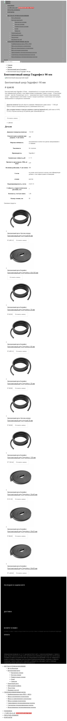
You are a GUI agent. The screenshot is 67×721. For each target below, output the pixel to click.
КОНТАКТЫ (11, 12)
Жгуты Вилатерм (16, 18)
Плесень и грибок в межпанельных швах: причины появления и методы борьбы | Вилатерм (33, 608)
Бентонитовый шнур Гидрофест (17, 270)
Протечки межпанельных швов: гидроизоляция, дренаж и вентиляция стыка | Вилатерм (32, 604)
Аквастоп (17, 31)
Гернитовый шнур (16, 33)
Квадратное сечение (20, 22)
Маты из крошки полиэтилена (19, 50)
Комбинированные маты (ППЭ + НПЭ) (21, 44)
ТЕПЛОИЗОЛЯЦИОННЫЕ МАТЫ (18, 41)
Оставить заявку (12, 118)
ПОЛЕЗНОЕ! (11, 5)
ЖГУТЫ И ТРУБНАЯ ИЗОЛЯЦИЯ (18, 15)
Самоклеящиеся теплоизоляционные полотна (24, 52)
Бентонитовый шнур (17, 20)
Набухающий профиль (17, 35)
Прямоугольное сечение (21, 26)
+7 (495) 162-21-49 (21, 7)
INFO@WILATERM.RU (14, 10)
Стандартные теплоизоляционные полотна (23, 54)
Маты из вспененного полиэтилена (21, 46)
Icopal (16, 28)
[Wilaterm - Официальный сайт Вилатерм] (7, 2)
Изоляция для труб (16, 39)
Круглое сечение (19, 24)
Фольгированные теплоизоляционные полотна (24, 57)
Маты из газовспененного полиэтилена (22, 48)
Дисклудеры (14, 37)
